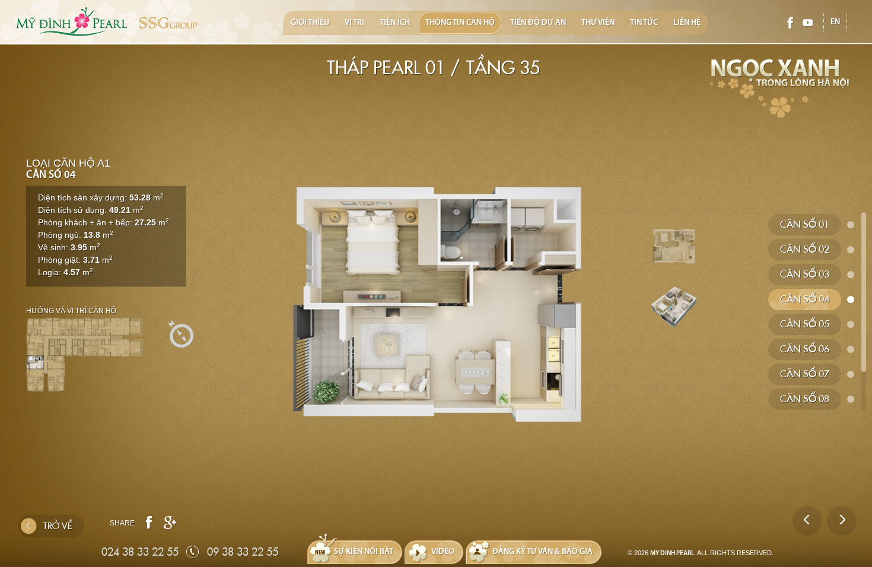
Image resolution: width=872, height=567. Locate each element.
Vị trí (354, 22)
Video (442, 551)
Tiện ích (395, 22)
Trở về (57, 526)
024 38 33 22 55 (140, 552)
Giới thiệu (310, 22)
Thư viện (598, 22)
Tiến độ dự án (538, 22)
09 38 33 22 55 (242, 552)
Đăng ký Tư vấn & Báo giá (542, 551)
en (835, 22)
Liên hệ (687, 22)
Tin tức (644, 22)
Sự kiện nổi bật (363, 551)
